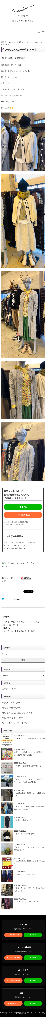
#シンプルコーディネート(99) (14, 723)
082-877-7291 (14, 1003)
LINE (24, 507)
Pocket (17, 599)
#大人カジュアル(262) (11, 703)
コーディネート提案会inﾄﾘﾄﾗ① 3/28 (19, 631)
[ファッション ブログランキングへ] (26, 578)
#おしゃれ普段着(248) (11, 708)
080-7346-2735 (14, 957)
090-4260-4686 (14, 980)
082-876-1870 (24, 515)
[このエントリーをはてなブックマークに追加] (3, 599)
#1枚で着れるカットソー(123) (14, 718)
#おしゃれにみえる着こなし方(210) (17, 713)
